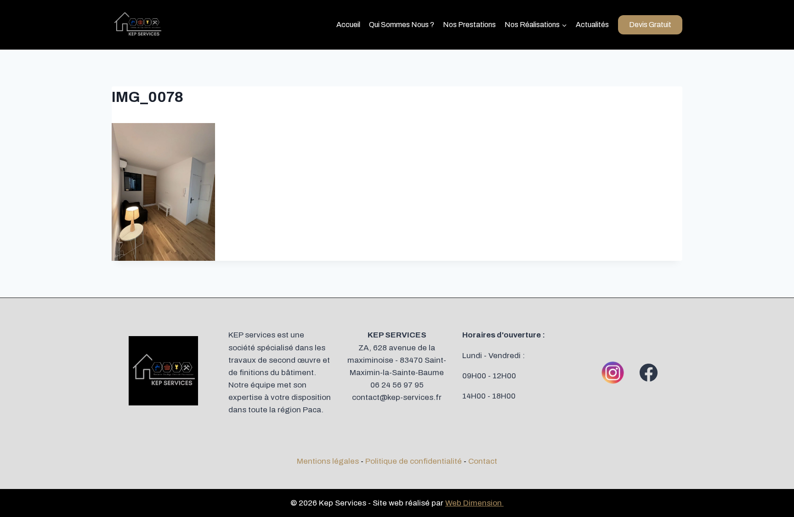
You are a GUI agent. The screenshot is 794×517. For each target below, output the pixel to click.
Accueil (348, 24)
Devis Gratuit (650, 24)
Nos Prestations (469, 24)
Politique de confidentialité (413, 461)
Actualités (592, 24)
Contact (482, 461)
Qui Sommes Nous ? (401, 24)
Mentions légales (328, 461)
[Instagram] (613, 372)
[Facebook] (649, 372)
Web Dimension (474, 503)
